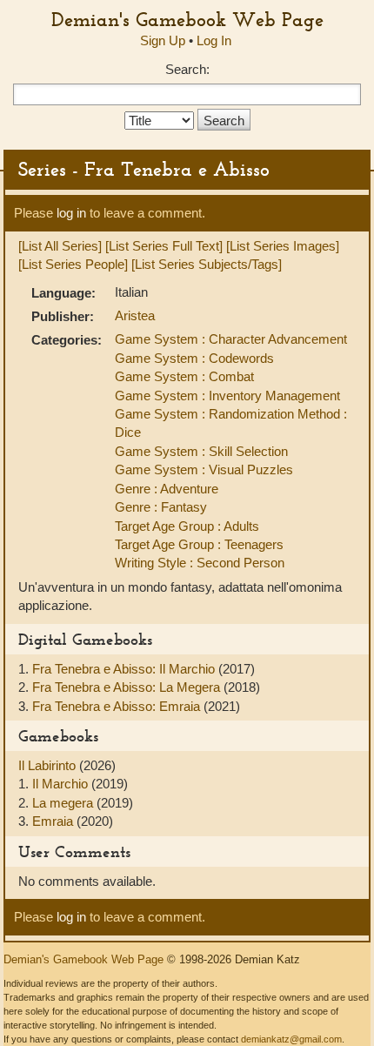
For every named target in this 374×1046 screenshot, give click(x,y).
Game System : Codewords (194, 358)
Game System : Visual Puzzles (204, 469)
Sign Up (162, 40)
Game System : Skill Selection (201, 451)
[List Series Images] (282, 245)
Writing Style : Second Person (199, 562)
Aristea (135, 315)
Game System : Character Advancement (231, 339)
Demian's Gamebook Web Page (187, 19)
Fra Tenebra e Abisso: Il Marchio (125, 668)
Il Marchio (61, 783)
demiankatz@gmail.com (291, 1039)
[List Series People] (73, 264)
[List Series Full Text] (164, 245)
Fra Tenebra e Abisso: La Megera (128, 687)
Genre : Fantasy (161, 507)
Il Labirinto (48, 765)
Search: (187, 69)
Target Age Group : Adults (187, 526)
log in (71, 212)
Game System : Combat (184, 376)
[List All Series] (60, 245)
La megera (64, 802)
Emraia (54, 821)
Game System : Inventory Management (227, 395)
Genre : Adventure (166, 488)
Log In (214, 40)
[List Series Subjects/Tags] (206, 264)
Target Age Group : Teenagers (199, 544)
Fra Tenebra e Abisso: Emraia (118, 706)
